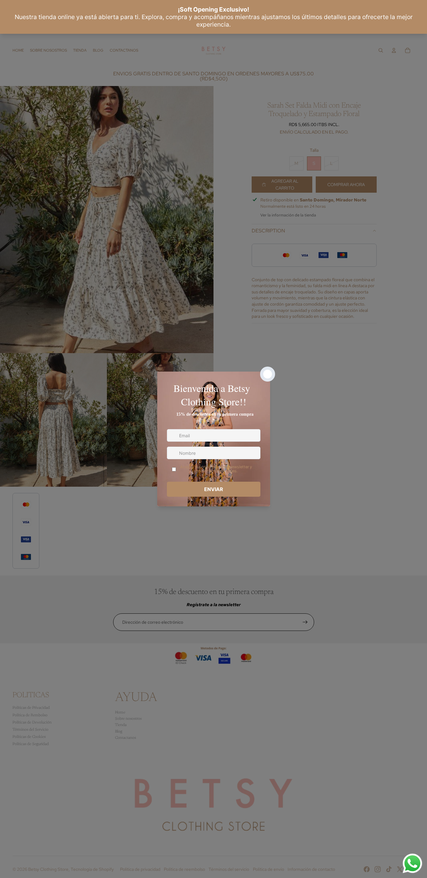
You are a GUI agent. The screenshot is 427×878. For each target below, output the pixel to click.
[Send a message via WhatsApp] (412, 863)
